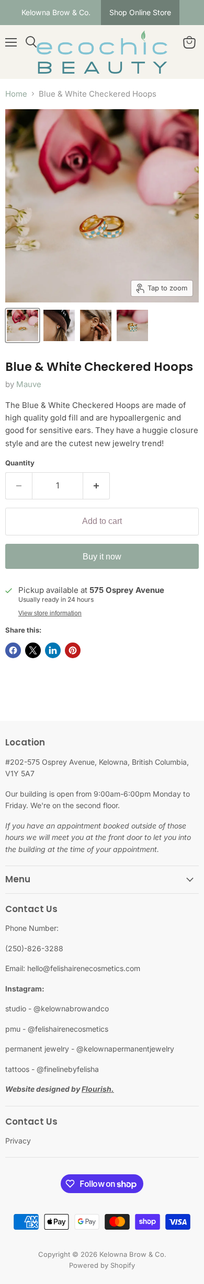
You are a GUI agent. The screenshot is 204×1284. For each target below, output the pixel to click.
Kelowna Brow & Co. (55, 12)
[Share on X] (33, 650)
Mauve (28, 384)
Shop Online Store (140, 12)
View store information (50, 613)
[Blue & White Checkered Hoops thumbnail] (22, 325)
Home (16, 93)
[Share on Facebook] (13, 650)
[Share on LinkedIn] (53, 650)
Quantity (20, 463)
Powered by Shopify (102, 1265)
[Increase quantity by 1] (96, 485)
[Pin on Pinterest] (73, 650)
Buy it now (102, 556)
